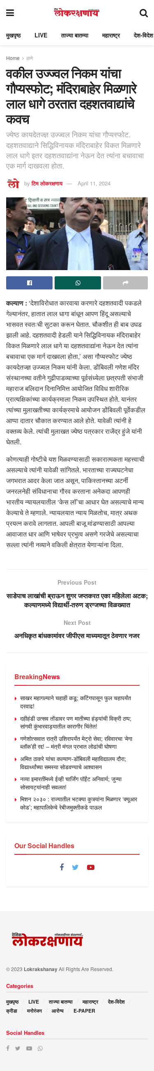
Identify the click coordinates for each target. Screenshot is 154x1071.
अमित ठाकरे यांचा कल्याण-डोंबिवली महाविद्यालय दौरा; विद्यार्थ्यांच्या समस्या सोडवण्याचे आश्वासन (73, 762)
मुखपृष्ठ (13, 35)
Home (13, 57)
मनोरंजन (34, 1010)
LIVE (40, 35)
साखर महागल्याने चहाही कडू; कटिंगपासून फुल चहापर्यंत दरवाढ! (75, 702)
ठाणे (29, 57)
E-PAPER (84, 1010)
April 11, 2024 (94, 183)
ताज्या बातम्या (74, 35)
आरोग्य (58, 1010)
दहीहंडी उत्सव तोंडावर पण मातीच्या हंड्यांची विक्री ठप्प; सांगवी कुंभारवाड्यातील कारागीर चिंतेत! (75, 722)
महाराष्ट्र (111, 35)
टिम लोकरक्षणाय (47, 183)
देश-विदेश (143, 35)
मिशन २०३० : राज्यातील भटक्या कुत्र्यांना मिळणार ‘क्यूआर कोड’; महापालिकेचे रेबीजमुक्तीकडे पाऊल (78, 803)
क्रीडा (11, 1010)
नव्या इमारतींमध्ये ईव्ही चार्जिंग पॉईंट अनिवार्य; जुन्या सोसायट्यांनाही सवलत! (71, 783)
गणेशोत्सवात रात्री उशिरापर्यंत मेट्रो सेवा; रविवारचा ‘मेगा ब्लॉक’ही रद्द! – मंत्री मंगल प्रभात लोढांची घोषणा (76, 742)
